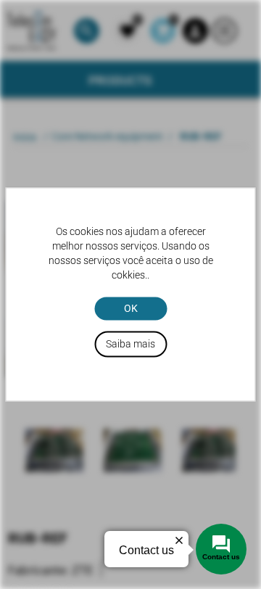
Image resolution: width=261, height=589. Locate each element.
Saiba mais (130, 344)
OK (131, 308)
